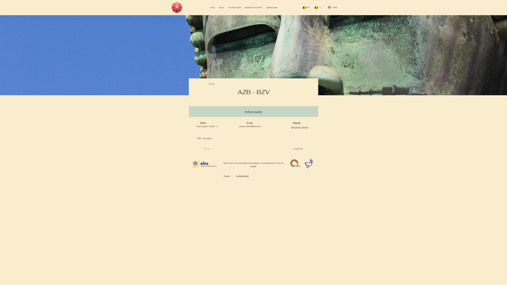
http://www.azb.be (299, 127)
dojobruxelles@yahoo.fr (250, 126)
